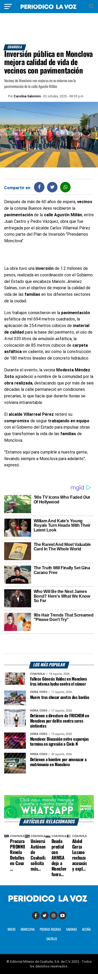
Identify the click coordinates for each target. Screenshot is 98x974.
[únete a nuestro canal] (49, 806)
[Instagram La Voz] (53, 915)
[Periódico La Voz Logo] (49, 9)
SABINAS (71, 929)
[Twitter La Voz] (45, 915)
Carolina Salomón (27, 96)
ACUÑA (86, 929)
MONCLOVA (27, 929)
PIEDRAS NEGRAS (50, 929)
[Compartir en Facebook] (39, 187)
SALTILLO (51, 939)
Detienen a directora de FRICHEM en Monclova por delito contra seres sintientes (59, 721)
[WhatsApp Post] (65, 187)
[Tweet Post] (52, 187)
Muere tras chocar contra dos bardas (59, 697)
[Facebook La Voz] (36, 915)
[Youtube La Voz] (62, 915)
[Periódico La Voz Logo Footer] (49, 902)
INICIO (11, 929)
